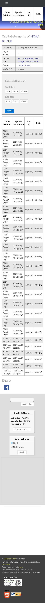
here (21, 567)
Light (15, 443)
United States (24, 65)
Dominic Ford (10, 559)
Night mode (18, 447)
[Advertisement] (22, 480)
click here (6, 565)
